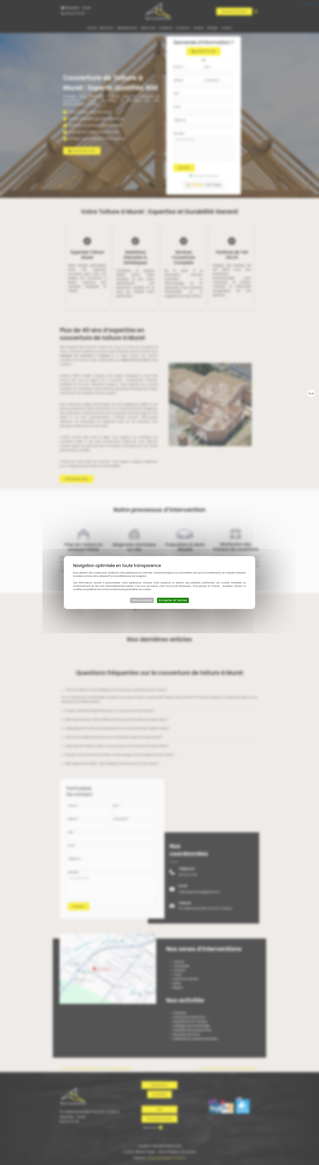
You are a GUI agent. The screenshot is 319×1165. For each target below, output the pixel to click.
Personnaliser (142, 600)
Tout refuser (308, 4)
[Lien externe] (311, 393)
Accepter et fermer (173, 600)
